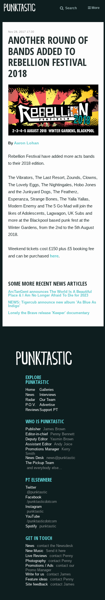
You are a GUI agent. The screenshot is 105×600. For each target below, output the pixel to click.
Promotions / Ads (49, 567)
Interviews (47, 395)
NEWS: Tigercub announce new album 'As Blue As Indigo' (52, 304)
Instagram (34, 509)
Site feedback (49, 584)
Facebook (41, 499)
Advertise (47, 405)
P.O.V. (30, 405)
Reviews (32, 410)
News (29, 395)
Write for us (48, 574)
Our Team (47, 400)
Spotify (40, 526)
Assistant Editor (48, 444)
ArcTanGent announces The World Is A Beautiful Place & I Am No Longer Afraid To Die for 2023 (50, 293)
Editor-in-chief (49, 434)
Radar (30, 400)
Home (30, 390)
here (54, 256)
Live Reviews (49, 556)
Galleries (46, 390)
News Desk (50, 458)
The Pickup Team (39, 463)
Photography (48, 561)
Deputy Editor (49, 439)
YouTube (41, 518)
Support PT (48, 410)
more (95, 8)
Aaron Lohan (26, 143)
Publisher (45, 429)
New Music (45, 551)
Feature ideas (49, 579)
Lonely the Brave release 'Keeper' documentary (48, 313)
